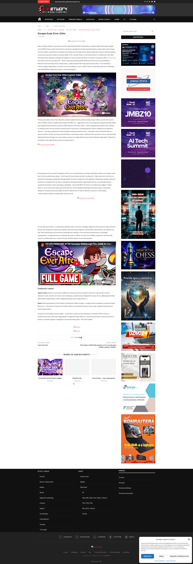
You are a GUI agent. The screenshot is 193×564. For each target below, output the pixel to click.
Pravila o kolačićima (160, 560)
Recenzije (83, 487)
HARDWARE (49, 19)
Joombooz (107, 555)
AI (124, 19)
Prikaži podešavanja (179, 556)
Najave (82, 482)
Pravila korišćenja (125, 488)
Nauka (42, 487)
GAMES (116, 19)
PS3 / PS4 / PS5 (87, 503)
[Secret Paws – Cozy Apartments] (77, 367)
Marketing (74, 552)
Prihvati (147, 556)
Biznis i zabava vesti (46, 482)
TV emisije (132, 19)
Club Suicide (50, 378)
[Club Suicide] (50, 367)
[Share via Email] (81, 337)
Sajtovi (42, 508)
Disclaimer (126, 552)
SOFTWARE (60, 19)
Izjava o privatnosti (171, 560)
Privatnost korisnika (126, 493)
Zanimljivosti (44, 519)
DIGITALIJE (90, 19)
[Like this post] (73, 337)
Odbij (161, 556)
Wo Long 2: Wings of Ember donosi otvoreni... (69, 2)
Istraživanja (44, 514)
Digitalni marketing (46, 498)
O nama (121, 477)
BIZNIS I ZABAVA (104, 19)
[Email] (154, 1)
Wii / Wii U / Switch (88, 508)
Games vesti (84, 476)
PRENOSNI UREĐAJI (75, 19)
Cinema (42, 503)
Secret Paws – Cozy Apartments (76, 378)
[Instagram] (147, 1)
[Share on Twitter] (77, 337)
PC (83, 492)
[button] (189, 539)
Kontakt (122, 483)
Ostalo (84, 514)
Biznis (42, 492)
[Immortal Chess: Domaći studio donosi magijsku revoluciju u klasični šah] (103, 367)
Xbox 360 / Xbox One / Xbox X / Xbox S (94, 498)
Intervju (42, 524)
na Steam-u (111, 58)
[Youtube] (152, 1)
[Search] (154, 19)
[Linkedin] (149, 1)
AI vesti (42, 476)
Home (39, 26)
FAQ (90, 552)
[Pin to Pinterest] (79, 337)
